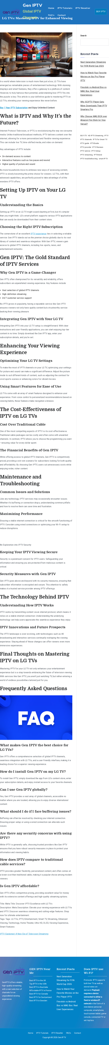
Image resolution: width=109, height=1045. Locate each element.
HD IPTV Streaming (95, 136)
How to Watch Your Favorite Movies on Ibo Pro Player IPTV (93, 76)
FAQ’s (51, 15)
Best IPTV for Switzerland (40, 997)
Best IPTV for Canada (38, 994)
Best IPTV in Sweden (38, 1001)
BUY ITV (83, 136)
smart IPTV (103, 159)
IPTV (106, 136)
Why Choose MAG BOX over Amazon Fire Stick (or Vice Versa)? (93, 120)
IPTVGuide (94, 143)
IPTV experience (38, 233)
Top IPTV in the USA (38, 984)
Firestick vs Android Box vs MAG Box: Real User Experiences (93, 91)
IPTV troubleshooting (89, 159)
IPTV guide (84, 143)
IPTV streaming (86, 155)
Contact (62, 15)
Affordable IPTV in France (40, 990)
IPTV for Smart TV (100, 139)
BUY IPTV (100, 11)
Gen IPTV (32, 5)
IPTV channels (86, 139)
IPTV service (85, 151)
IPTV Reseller (83, 8)
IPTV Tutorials (65, 8)
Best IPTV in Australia (38, 987)
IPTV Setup (95, 151)
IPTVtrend (98, 155)
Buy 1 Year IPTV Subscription (14, 107)
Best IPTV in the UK (37, 980)
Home (51, 8)
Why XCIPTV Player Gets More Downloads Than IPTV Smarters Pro (93, 106)
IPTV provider (85, 147)
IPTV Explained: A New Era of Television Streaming (24, 934)
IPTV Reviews (97, 147)
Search (83, 36)
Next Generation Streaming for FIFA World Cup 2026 (93, 64)
